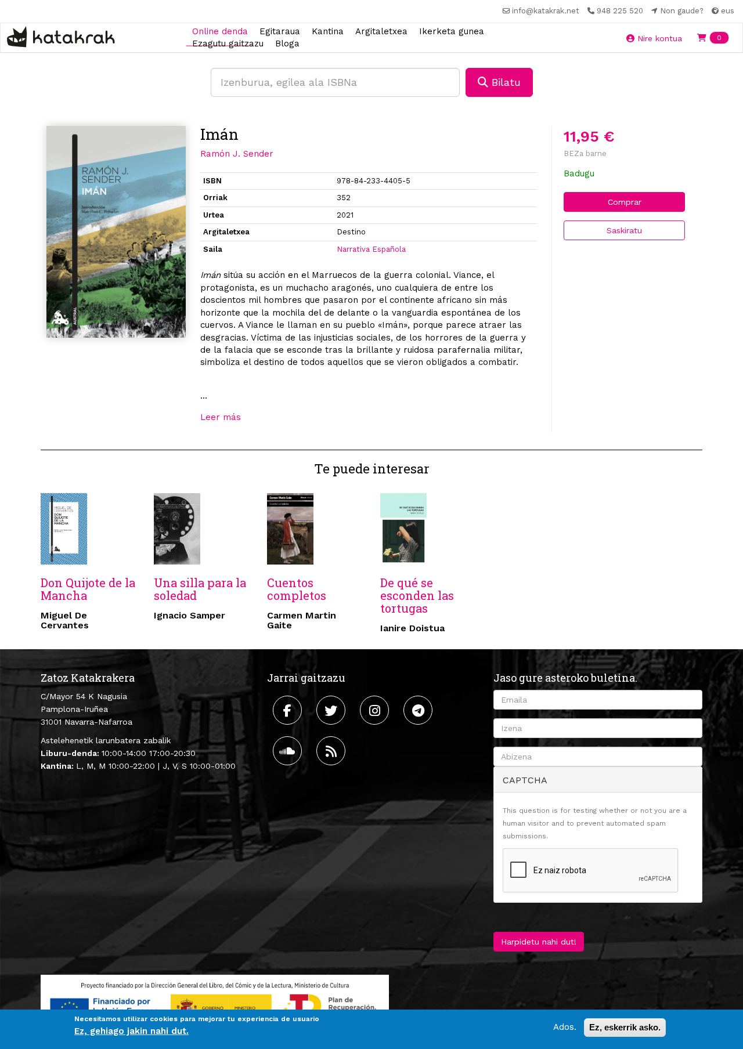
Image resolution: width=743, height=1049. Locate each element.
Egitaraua (279, 31)
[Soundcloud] (289, 750)
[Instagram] (376, 710)
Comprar (624, 202)
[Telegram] (419, 710)
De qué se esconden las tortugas (417, 595)
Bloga (287, 43)
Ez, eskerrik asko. (625, 1027)
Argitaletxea (381, 31)
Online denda (220, 31)
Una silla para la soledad (200, 589)
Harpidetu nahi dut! (538, 941)
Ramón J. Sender (236, 154)
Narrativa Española (371, 249)
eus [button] (726, 10)
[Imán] (116, 232)
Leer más (220, 417)
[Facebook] (289, 710)
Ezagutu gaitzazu (228, 43)
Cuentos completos (296, 589)
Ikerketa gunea (451, 31)
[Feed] (332, 750)
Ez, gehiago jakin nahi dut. (131, 1031)
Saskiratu (624, 230)
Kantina (328, 31)
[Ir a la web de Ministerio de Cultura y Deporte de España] (215, 1005)
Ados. (564, 1027)
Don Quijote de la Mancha (88, 589)
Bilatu (504, 82)
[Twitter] (332, 710)
